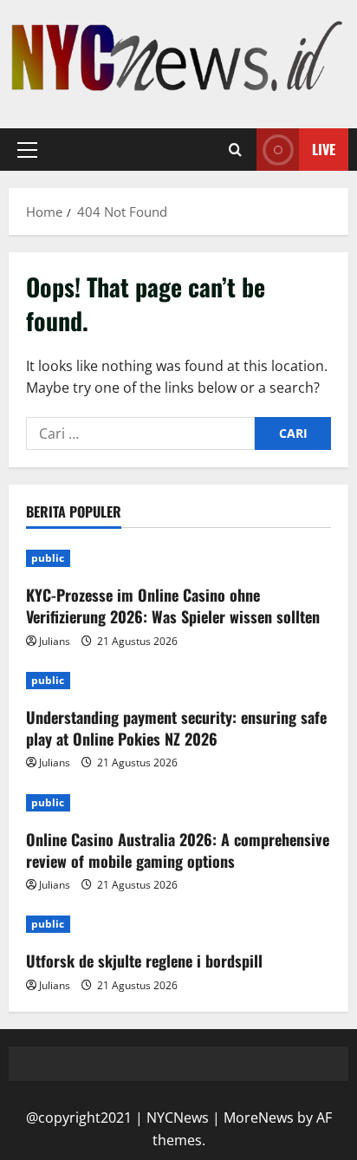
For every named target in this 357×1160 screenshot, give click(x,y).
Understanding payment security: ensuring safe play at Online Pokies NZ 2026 (176, 728)
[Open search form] (235, 150)
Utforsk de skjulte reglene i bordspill (144, 960)
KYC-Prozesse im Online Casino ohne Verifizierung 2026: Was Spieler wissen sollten (173, 605)
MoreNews (259, 1117)
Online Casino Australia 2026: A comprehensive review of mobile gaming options (177, 850)
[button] (27, 150)
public (48, 558)
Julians (54, 641)
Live (323, 149)
